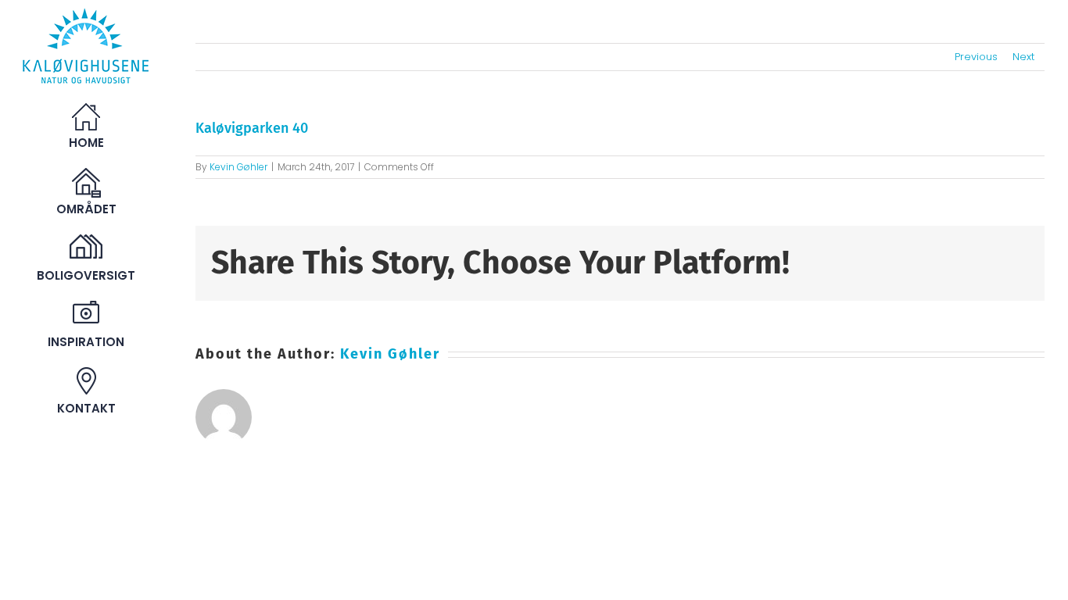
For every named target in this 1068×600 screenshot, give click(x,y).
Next (1023, 56)
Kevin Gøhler (238, 166)
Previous (976, 56)
